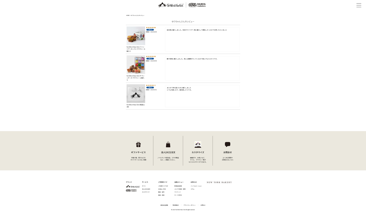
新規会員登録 (178, 186)
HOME (127, 15)
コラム (192, 189)
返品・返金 (161, 195)
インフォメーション (196, 186)
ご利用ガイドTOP (163, 186)
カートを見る (178, 195)
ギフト (144, 186)
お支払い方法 (162, 189)
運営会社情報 (164, 205)
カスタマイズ (145, 192)
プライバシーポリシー (189, 205)
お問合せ (203, 205)
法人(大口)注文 (146, 189)
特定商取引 (176, 205)
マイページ (177, 192)
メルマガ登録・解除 (180, 189)
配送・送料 (161, 192)
